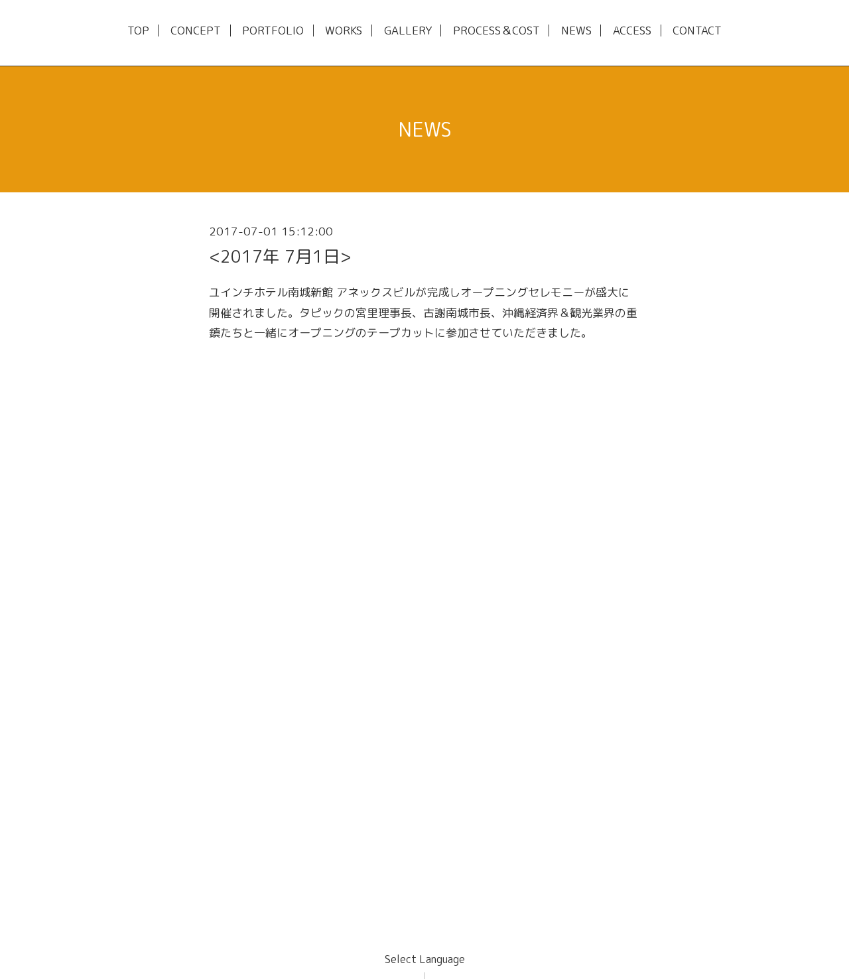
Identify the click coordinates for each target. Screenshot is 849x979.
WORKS (343, 31)
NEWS (576, 31)
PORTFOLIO (273, 31)
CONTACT (697, 31)
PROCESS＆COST (496, 31)
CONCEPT (195, 31)
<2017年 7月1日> (280, 256)
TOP (138, 31)
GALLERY (408, 31)
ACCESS (632, 31)
